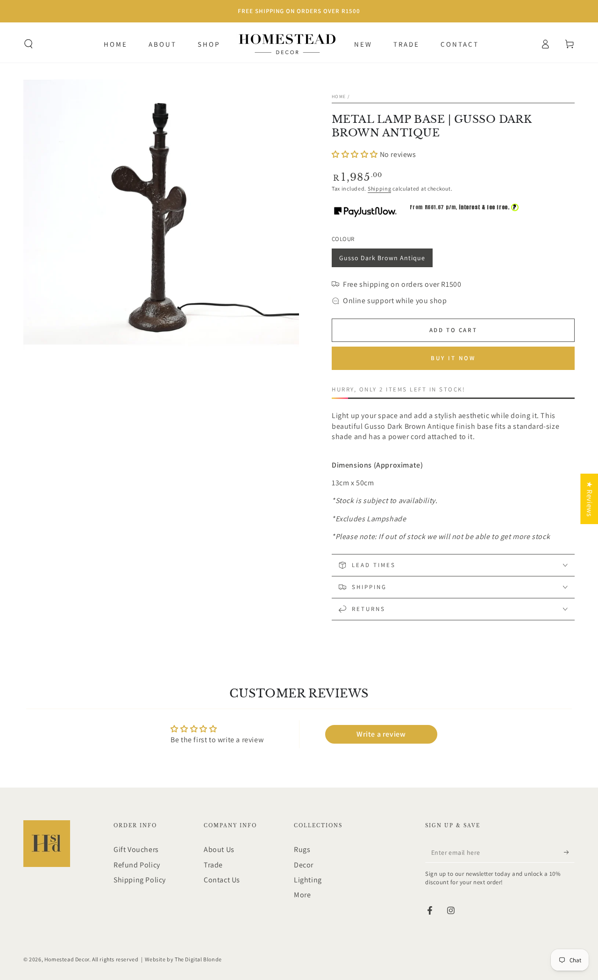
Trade (213, 865)
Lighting (308, 880)
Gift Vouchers (136, 849)
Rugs (302, 849)
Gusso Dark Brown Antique (382, 260)
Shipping (380, 188)
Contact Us (222, 880)
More (302, 895)
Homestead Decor (66, 959)
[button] (28, 44)
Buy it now (453, 358)
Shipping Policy (140, 880)
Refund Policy (137, 865)
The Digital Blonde (198, 959)
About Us (219, 849)
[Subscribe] (569, 852)
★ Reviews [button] (589, 499)
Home (339, 96)
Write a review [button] (381, 734)
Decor (303, 865)
